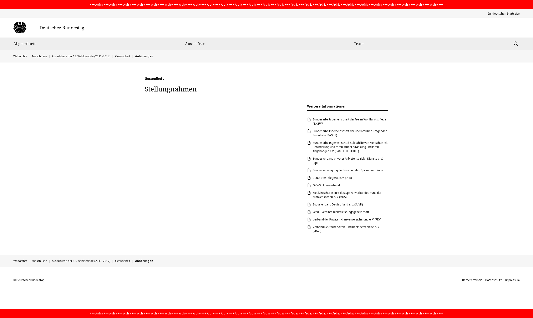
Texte (359, 43)
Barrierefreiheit (472, 280)
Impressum (512, 280)
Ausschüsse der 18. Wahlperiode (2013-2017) (81, 56)
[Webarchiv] (48, 27)
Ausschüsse (195, 43)
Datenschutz (493, 280)
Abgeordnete (24, 43)
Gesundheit (122, 56)
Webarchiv (20, 56)
